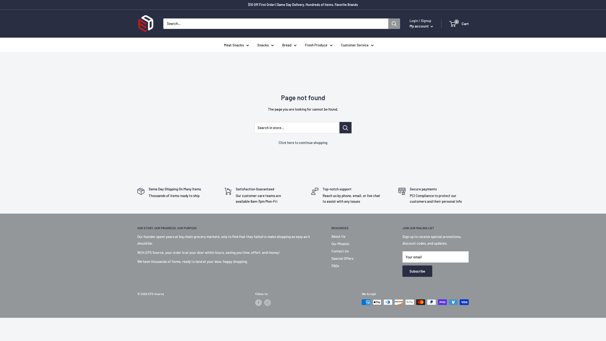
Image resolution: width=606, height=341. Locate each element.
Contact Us (340, 251)
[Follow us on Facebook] (258, 302)
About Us (338, 236)
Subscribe (417, 271)
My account (419, 26)
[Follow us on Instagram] (267, 302)
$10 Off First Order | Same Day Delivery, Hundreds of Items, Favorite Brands (303, 5)
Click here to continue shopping (303, 142)
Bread (286, 45)
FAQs (335, 266)
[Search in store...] (345, 127)
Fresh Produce (316, 45)
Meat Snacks (234, 45)
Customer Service (355, 45)
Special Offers (342, 258)
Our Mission (340, 244)
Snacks (263, 45)
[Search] (394, 23)
